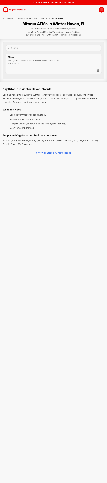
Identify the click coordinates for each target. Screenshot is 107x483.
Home (10, 18)
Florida (44, 18)
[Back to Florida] (4, 18)
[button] (101, 10)
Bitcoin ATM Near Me (27, 18)
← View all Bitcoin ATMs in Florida (53, 152)
